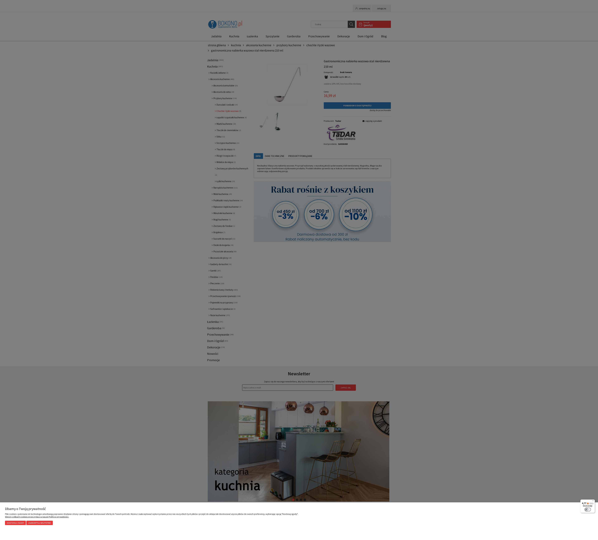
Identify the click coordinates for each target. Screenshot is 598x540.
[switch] (588, 509)
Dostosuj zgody (15, 522)
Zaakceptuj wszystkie (39, 522)
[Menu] (593, 501)
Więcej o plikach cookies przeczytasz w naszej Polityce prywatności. (37, 516)
